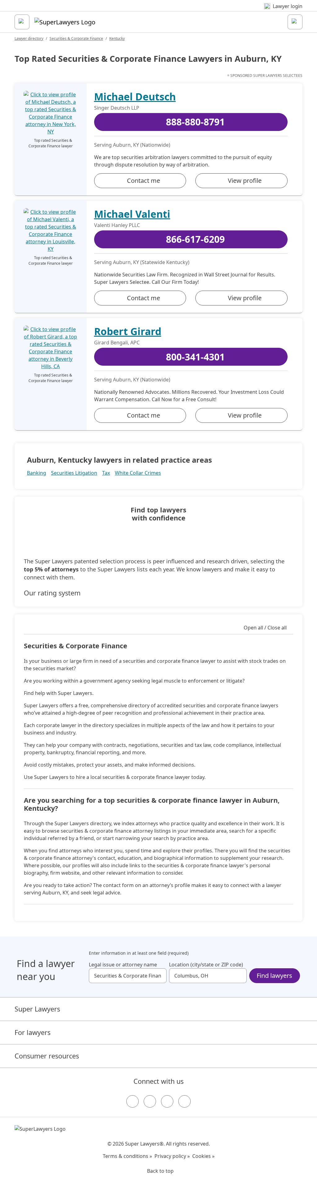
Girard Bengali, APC (117, 342)
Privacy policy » (172, 1156)
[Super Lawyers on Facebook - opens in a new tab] (132, 1101)
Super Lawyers (37, 1008)
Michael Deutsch (135, 96)
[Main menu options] (22, 22)
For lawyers (32, 1032)
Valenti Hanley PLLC (117, 225)
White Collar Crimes (138, 472)
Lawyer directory (29, 38)
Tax (106, 472)
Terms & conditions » (127, 1156)
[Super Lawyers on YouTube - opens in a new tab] (167, 1101)
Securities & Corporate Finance (76, 38)
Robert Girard (127, 331)
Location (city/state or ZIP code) (206, 964)
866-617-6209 (195, 239)
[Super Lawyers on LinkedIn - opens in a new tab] (184, 1101)
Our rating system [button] (52, 593)
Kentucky (117, 38)
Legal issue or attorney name (123, 964)
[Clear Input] (159, 975)
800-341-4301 (195, 357)
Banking (36, 472)
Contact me (143, 180)
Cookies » (203, 1156)
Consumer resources (47, 1055)
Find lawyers (274, 975)
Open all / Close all (265, 627)
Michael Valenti (132, 214)
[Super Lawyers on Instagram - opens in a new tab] (150, 1101)
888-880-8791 (195, 122)
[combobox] (128, 975)
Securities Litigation (74, 472)
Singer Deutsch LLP (116, 108)
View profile (245, 180)
